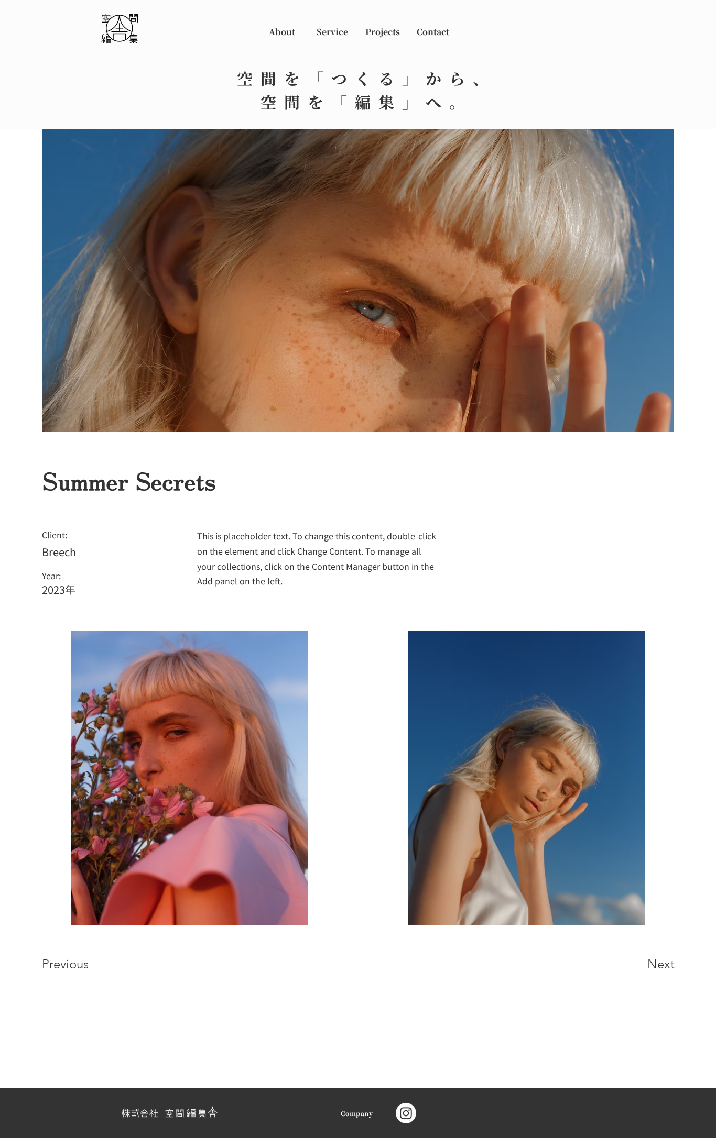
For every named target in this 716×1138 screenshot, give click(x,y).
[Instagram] (406, 1113)
